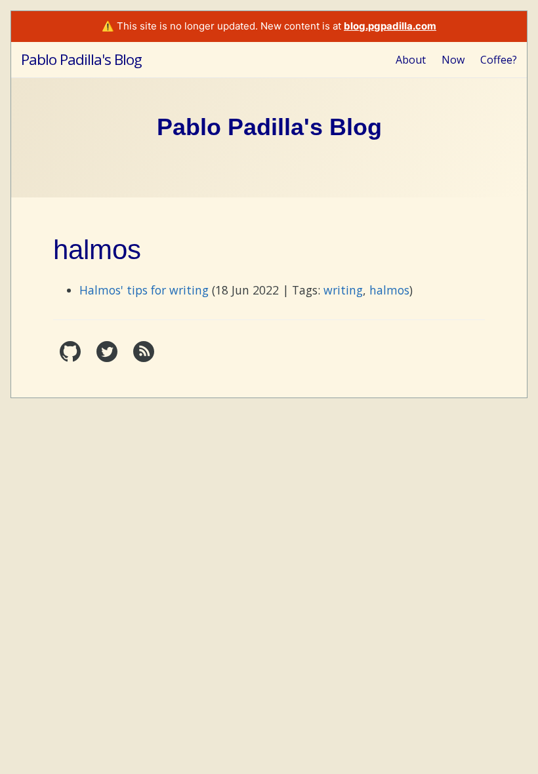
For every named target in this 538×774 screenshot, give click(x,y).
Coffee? (498, 59)
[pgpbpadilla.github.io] (71, 358)
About (411, 59)
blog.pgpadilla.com (390, 26)
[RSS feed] (143, 358)
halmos (389, 290)
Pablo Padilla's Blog (81, 59)
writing (343, 290)
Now (453, 59)
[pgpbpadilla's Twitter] (108, 358)
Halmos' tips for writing (144, 290)
